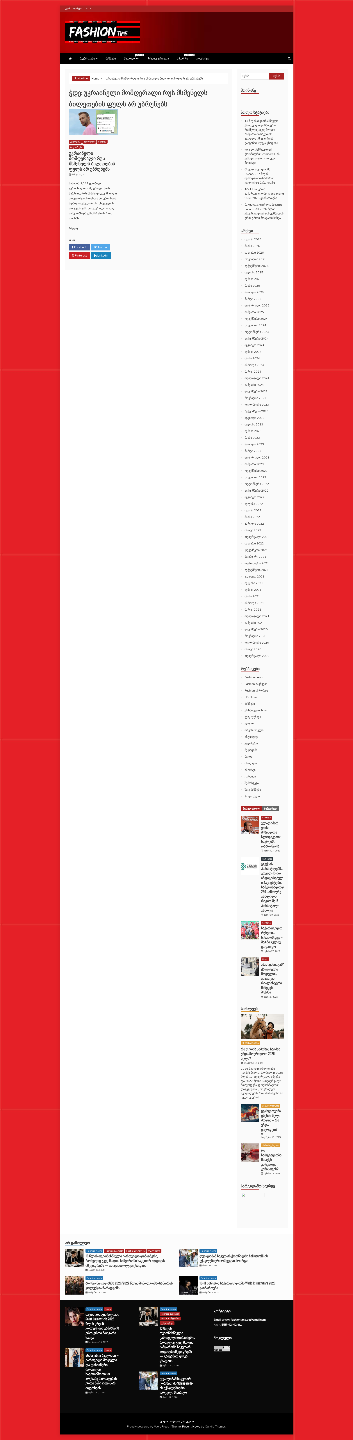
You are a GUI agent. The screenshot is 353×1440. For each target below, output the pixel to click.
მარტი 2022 (253, 530)
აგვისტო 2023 (254, 418)
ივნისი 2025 (253, 279)
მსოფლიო (133, 57)
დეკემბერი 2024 (256, 318)
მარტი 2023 (253, 451)
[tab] (251, 808)
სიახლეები (250, 1008)
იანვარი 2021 (254, 623)
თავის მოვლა (254, 730)
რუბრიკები (87, 58)
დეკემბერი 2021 (256, 550)
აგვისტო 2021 (254, 576)
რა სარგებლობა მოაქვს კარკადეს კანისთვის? (271, 1159)
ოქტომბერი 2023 (257, 404)
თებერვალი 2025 (257, 305)
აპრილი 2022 (254, 523)
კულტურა (75, 141)
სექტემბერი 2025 (257, 266)
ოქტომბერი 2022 (257, 484)
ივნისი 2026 (253, 239)
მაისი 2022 (252, 517)
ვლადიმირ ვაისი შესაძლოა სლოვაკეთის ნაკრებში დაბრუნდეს (271, 834)
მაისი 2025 (252, 285)
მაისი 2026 (252, 246)
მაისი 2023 (252, 437)
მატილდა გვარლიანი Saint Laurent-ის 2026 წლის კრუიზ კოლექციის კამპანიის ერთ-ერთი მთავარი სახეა (102, 1326)
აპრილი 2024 (254, 365)
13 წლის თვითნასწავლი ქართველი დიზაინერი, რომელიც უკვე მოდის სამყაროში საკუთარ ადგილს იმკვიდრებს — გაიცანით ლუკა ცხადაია (125, 1260)
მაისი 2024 (252, 358)
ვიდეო (249, 723)
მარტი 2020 (253, 649)
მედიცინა (251, 750)
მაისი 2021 (252, 596)
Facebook (80, 247)
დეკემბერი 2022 (256, 470)
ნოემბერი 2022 (255, 477)
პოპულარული (251, 808)
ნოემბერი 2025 (255, 259)
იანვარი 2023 (254, 464)
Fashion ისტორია (256, 690)
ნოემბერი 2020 (255, 636)
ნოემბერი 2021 (255, 556)
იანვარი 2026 (254, 252)
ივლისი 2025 (254, 272)
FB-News (251, 697)
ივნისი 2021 (253, 589)
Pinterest (80, 255)
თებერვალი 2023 (257, 457)
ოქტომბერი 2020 (257, 642)
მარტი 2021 (253, 609)
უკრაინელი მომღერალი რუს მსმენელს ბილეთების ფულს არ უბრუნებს (92, 160)
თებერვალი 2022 (257, 537)
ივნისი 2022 (253, 510)
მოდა (248, 756)
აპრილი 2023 (254, 444)
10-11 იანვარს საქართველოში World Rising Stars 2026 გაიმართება (264, 193)
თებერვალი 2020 (257, 656)
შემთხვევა (252, 783)
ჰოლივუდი (252, 796)
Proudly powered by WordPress (148, 1426)
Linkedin (102, 255)
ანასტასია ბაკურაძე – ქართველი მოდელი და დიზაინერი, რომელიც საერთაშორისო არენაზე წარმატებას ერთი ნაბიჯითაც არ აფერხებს (102, 1371)
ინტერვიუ (251, 737)
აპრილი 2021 (254, 603)
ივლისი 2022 (254, 504)
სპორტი (184, 57)
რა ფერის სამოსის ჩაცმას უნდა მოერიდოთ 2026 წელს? (260, 1053)
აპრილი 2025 (254, 292)
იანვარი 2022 (254, 543)
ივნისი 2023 (253, 431)
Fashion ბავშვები (256, 684)
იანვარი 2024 (254, 385)
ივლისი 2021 (254, 583)
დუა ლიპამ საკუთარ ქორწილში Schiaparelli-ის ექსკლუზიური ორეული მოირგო (233, 1258)
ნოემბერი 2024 (255, 325)
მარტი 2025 (253, 299)
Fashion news (254, 677)
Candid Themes (215, 1426)
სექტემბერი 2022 (257, 490)
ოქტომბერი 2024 (257, 332)
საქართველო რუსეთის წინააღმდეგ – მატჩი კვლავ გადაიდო (272, 937)
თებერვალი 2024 (257, 378)
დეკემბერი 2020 (256, 629)
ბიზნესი (111, 58)
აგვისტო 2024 (254, 345)
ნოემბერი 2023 (255, 398)
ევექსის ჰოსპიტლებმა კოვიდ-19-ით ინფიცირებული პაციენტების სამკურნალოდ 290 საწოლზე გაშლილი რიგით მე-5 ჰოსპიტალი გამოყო (272, 886)
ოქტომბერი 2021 (257, 563)
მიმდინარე (270, 808)
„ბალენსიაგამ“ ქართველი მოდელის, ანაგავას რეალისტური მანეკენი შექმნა (272, 978)
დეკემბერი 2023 (256, 391)
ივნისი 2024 (253, 351)
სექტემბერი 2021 (257, 570)
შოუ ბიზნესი (76, 147)
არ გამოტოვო (77, 1242)
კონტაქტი (202, 58)
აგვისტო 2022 (254, 497)
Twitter (102, 247)
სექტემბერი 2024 (257, 338)
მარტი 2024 (253, 371)
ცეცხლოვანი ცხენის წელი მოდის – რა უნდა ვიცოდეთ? (271, 1120)
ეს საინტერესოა (158, 58)
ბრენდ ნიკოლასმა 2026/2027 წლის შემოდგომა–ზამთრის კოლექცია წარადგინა (129, 1285)
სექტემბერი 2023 (257, 411)
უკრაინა (102, 141)
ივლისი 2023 (254, 424)
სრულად (73, 228)
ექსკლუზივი (253, 717)
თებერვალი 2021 (257, 616)
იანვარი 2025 (254, 312)
